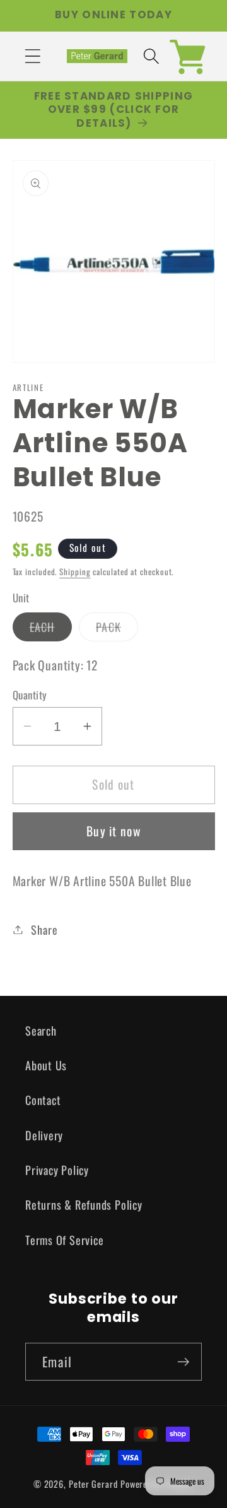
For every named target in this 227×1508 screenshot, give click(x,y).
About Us (46, 1064)
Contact (43, 1099)
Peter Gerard (93, 1483)
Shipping (74, 571)
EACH (51, 629)
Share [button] (44, 929)
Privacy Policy (57, 1169)
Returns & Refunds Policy (84, 1204)
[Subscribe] (183, 1362)
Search (41, 1030)
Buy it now (113, 831)
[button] (32, 56)
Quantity (30, 694)
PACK (117, 629)
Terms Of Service (64, 1239)
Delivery (44, 1134)
